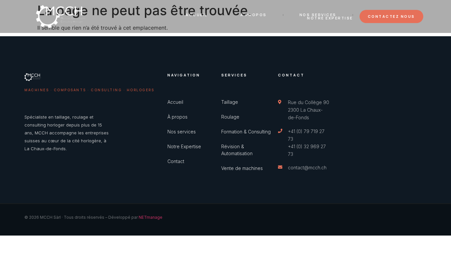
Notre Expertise (330, 18)
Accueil (197, 14)
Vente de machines (242, 168)
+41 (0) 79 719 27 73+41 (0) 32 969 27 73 (307, 142)
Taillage (229, 102)
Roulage (230, 117)
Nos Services (317, 14)
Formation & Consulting (246, 131)
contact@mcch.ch (307, 167)
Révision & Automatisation (237, 150)
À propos (253, 14)
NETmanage (150, 217)
